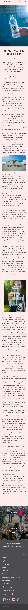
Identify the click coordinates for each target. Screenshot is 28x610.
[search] (20, 1)
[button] (25, 1)
